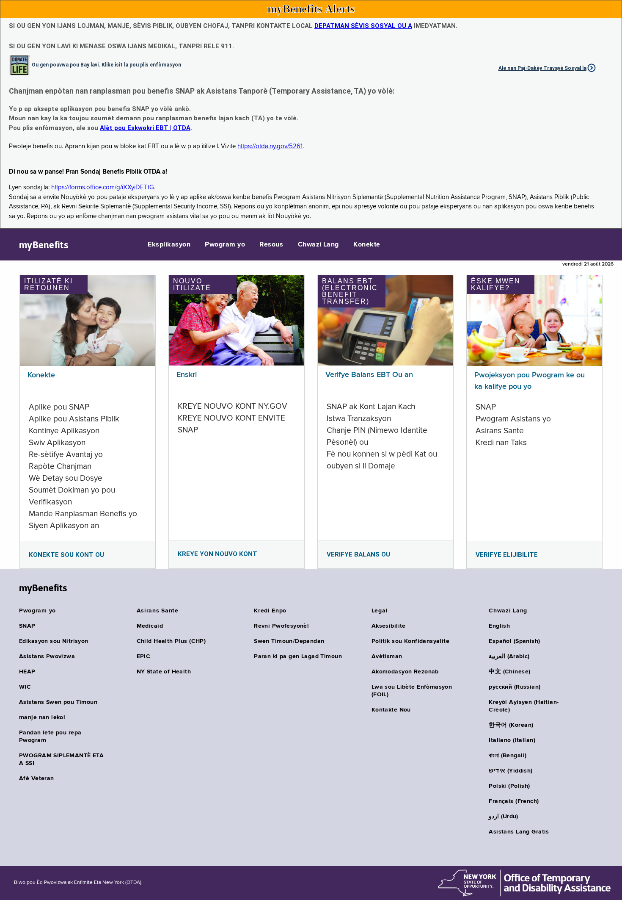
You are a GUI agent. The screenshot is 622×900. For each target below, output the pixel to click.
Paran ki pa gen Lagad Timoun (298, 656)
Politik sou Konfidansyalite (410, 641)
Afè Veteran (36, 778)
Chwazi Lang (318, 244)
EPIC (144, 656)
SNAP (27, 626)
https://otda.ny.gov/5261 (270, 146)
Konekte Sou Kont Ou (66, 555)
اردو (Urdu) (503, 817)
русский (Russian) (514, 687)
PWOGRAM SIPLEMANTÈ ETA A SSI (61, 759)
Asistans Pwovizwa (47, 656)
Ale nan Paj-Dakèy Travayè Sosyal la (542, 68)
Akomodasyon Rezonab (405, 672)
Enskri (186, 375)
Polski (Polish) (509, 786)
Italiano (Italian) (512, 740)
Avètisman (387, 656)
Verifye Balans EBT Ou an (369, 375)
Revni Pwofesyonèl (281, 626)
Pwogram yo (225, 244)
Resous (271, 244)
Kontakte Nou (391, 710)
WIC (25, 687)
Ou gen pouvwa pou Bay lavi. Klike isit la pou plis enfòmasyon (106, 64)
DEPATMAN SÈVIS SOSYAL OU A (363, 26)
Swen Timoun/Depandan (289, 641)
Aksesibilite (389, 626)
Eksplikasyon (169, 244)
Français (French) (514, 801)
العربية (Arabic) (509, 656)
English (499, 626)
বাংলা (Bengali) (507, 756)
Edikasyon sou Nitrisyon (53, 641)
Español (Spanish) (514, 641)
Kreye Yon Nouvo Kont (217, 554)
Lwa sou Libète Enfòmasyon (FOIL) (412, 691)
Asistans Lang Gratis (519, 832)
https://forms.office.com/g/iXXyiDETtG (102, 187)
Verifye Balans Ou (358, 554)
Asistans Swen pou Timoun (58, 702)
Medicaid (150, 626)
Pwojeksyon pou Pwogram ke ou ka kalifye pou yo (529, 380)
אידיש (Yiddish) (510, 771)
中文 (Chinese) (509, 672)
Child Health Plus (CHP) (171, 641)
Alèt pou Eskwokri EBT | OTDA (145, 128)
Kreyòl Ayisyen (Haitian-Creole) (524, 706)
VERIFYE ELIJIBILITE (507, 555)
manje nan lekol (42, 717)
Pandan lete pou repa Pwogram (50, 736)
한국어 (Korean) (511, 725)
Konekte (366, 244)
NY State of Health (164, 672)
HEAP (27, 672)
